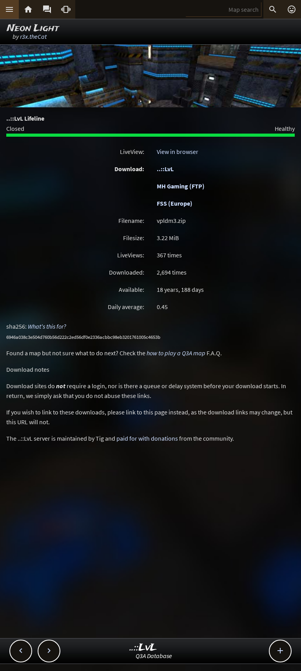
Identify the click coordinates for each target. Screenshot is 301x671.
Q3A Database (154, 656)
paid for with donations (147, 438)
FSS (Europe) (174, 203)
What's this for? (47, 326)
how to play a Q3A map (176, 353)
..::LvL (165, 169)
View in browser (177, 152)
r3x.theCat (33, 36)
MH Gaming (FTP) (181, 186)
